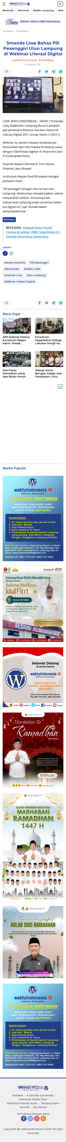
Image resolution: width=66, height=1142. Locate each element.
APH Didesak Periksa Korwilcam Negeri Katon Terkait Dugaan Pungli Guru (16, 340)
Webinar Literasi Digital (19, 281)
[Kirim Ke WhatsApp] (60, 71)
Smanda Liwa (13, 275)
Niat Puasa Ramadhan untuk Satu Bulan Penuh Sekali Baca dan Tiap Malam (16, 373)
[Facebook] (24, 1119)
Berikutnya (9, 219)
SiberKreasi (11, 269)
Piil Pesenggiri (39, 262)
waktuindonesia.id (24, 60)
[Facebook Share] (39, 71)
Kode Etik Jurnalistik (40, 1095)
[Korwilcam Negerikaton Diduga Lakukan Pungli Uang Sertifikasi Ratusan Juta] (49, 326)
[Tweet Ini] (46, 71)
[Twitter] (30, 1119)
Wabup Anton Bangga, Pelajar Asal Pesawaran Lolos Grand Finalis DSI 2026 (48, 373)
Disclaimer (40, 1107)
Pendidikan (46, 60)
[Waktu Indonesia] (19, 4)
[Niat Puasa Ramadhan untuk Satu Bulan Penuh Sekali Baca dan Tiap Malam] (17, 359)
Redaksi (18, 1095)
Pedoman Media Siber (33, 1099)
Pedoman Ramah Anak (22, 1103)
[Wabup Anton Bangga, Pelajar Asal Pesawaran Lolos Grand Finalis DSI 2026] (49, 359)
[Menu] (5, 4)
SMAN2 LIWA (32, 269)
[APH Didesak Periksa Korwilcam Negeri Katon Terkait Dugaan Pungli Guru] (17, 326)
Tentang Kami (50, 1103)
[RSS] (43, 1119)
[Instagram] (37, 1119)
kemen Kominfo (14, 262)
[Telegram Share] (53, 71)
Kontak (24, 1107)
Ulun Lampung (36, 275)
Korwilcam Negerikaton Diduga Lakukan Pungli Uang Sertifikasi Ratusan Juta (49, 340)
